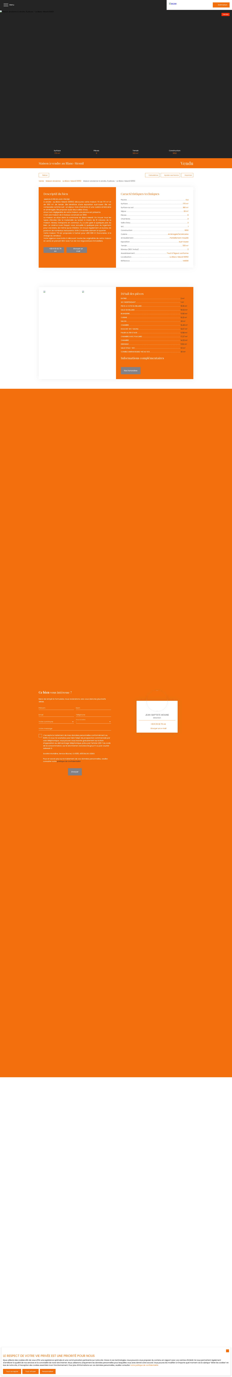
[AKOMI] (185, 5)
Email (41, 715)
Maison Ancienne (53, 181)
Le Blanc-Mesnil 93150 (72, 181)
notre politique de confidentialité (144, 1365)
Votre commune (46, 722)
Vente (41, 181)
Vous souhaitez (80, 719)
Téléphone (80, 715)
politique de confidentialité (69, 761)
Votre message (45, 728)
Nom (78, 708)
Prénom (42, 708)
